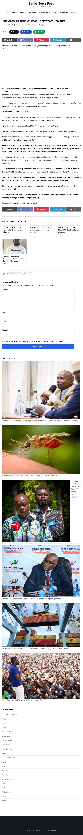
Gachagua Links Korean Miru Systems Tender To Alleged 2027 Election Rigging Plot (76, 489)
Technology (6, 792)
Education (5, 745)
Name (4, 312)
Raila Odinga (28, 274)
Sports (4, 783)
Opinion (4, 766)
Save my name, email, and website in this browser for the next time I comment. (32, 341)
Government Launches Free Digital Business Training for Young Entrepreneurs (31, 599)
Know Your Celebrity (48, 13)
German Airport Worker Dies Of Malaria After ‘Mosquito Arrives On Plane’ (30, 475)
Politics (32, 13)
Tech (3, 788)
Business (64, 13)
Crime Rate (6, 736)
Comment (6, 290)
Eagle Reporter (41, 25)
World (23, 13)
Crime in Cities (7, 732)
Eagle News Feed (41, 3)
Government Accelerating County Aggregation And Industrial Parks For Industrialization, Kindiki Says (40, 421)
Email (4, 321)
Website (5, 330)
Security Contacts (8, 779)
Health (4, 753)
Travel (4, 796)
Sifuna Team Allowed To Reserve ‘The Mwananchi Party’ (23, 700)
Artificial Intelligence (9, 715)
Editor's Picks (7, 740)
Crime (14, 13)
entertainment (7, 749)
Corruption (6, 723)
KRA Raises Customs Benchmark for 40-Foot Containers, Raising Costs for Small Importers (36, 649)
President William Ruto (14, 274)
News (6, 13)
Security (74, 13)
